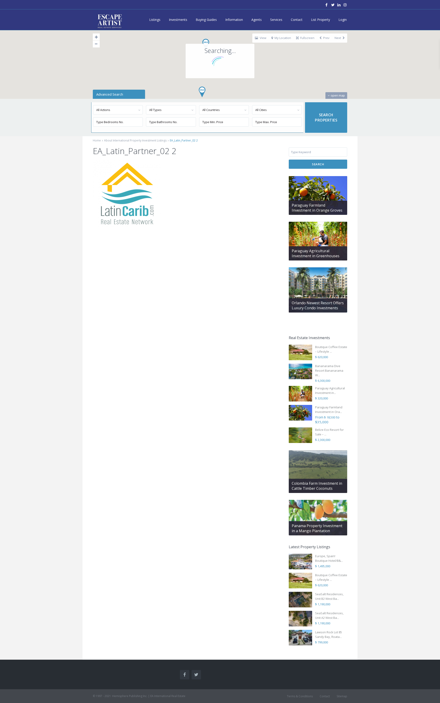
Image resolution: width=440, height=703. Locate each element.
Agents (256, 19)
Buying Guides (206, 19)
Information (234, 19)
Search (318, 164)
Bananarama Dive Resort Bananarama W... (329, 370)
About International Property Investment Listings (135, 140)
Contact (296, 19)
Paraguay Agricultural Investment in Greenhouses (315, 253)
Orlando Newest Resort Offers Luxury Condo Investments (318, 305)
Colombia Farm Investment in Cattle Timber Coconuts (317, 486)
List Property (320, 19)
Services (276, 19)
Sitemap (342, 696)
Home (97, 140)
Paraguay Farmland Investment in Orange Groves (317, 208)
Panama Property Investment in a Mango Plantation (317, 528)
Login (342, 19)
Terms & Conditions (300, 696)
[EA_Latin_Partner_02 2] (127, 193)
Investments (178, 19)
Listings (154, 19)
